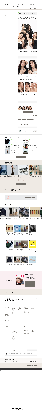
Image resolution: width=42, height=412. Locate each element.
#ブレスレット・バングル (24, 119)
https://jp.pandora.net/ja (21, 97)
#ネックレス (19, 119)
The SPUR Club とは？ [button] (30, 197)
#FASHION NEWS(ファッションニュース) (31, 119)
